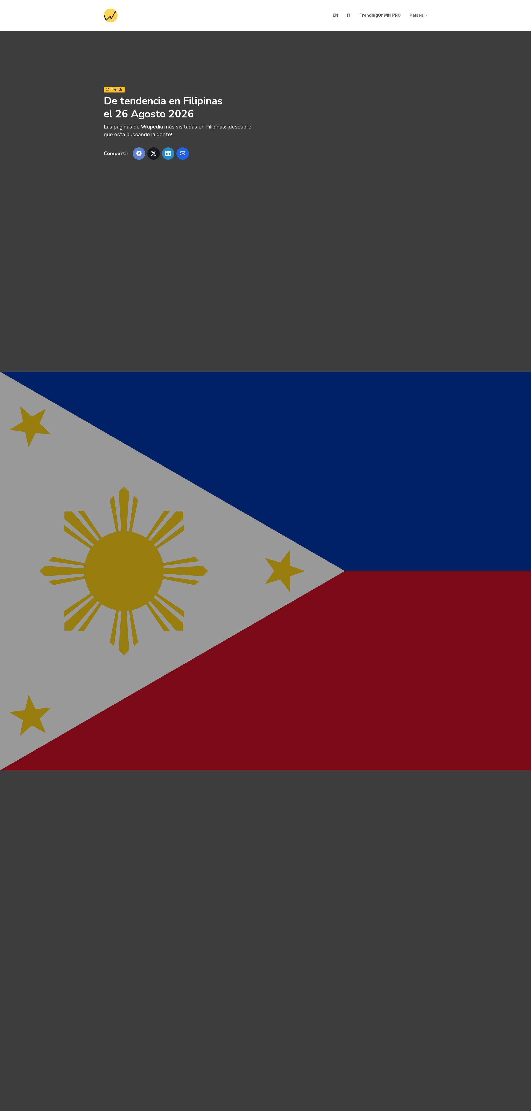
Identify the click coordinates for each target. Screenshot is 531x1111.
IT (349, 15)
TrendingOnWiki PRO (380, 15)
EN (335, 15)
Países (416, 15)
